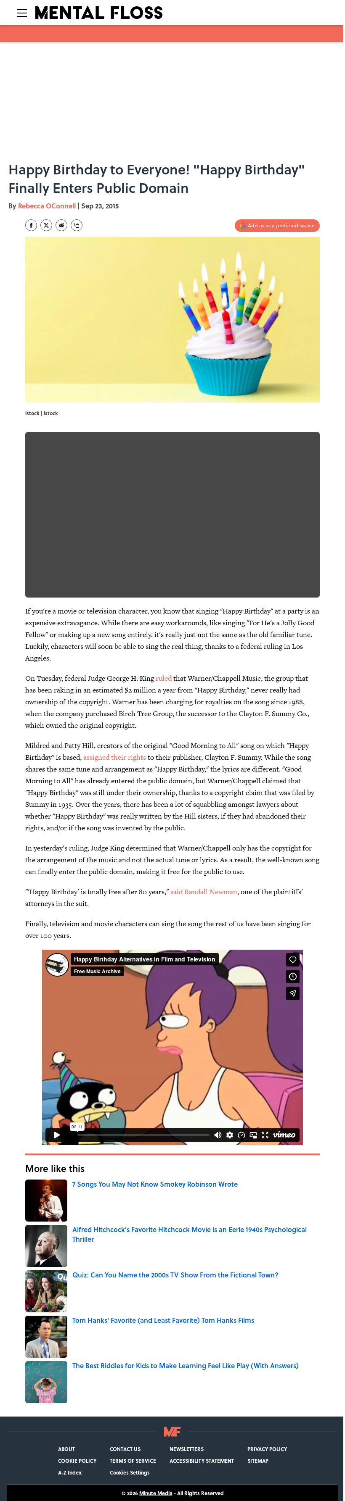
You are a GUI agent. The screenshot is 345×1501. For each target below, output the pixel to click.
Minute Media (155, 1493)
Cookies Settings (130, 1472)
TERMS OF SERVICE (133, 1460)
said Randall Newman (203, 892)
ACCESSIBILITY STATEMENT (202, 1460)
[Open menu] (22, 13)
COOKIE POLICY (77, 1460)
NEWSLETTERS (187, 1449)
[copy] (76, 225)
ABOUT (66, 1449)
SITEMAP (257, 1460)
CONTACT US (125, 1449)
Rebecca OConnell (47, 206)
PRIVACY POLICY (267, 1449)
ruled (163, 678)
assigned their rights (114, 757)
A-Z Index (70, 1472)
